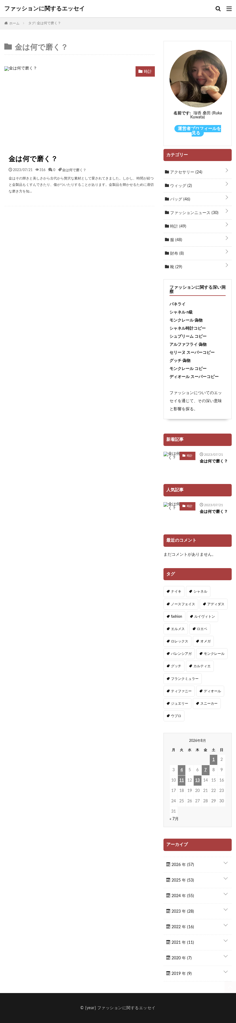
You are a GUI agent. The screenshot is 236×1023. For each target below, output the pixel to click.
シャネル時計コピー (188, 328)
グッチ (176, 666)
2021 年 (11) (182, 943)
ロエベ (202, 629)
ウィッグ (180, 186)
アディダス (215, 604)
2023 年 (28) (182, 911)
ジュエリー (179, 703)
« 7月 (174, 819)
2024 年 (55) (182, 896)
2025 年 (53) (182, 880)
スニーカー (209, 703)
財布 (176, 254)
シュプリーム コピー (188, 336)
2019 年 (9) (181, 974)
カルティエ (202, 666)
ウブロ (176, 716)
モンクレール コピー (188, 369)
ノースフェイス (183, 604)
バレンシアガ (181, 653)
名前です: (182, 113)
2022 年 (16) (182, 927)
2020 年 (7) (181, 958)
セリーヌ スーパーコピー (192, 353)
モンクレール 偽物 (186, 320)
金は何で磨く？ (33, 159)
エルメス (178, 629)
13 (197, 780)
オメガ (205, 641)
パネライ (178, 304)
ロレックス (179, 641)
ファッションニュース (193, 213)
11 (181, 780)
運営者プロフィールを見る (199, 130)
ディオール (212, 691)
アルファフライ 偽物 (188, 345)
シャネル (200, 591)
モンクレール (214, 653)
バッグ (179, 199)
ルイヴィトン (204, 616)
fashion (176, 616)
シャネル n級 (181, 312)
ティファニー (181, 691)
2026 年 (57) (182, 865)
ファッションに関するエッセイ (44, 9)
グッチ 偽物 (180, 361)
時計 (177, 226)
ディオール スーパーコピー (194, 377)
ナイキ (176, 591)
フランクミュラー (185, 678)
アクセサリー (185, 172)
